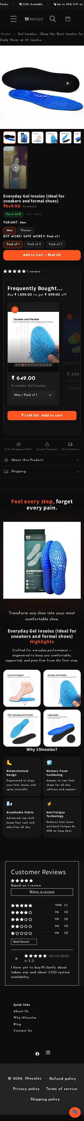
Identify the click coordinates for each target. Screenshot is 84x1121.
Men (10, 230)
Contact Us (23, 1031)
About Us (21, 1011)
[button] (13, 19)
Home (5, 34)
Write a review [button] (41, 892)
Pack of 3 (55, 244)
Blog (17, 1024)
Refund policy (62, 1079)
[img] (36, 956)
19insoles (33, 1078)
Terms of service (61, 1089)
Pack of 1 (13, 244)
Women (26, 230)
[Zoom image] (76, 121)
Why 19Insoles (25, 1018)
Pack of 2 (34, 244)
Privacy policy (26, 1089)
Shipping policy (45, 1099)
